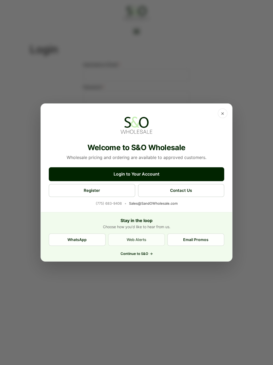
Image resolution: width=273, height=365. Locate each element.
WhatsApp (77, 239)
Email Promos (195, 239)
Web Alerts (136, 239)
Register (92, 190)
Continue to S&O (137, 253)
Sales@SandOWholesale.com (153, 203)
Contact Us (181, 190)
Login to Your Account (136, 174)
